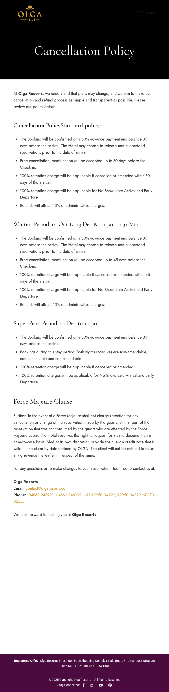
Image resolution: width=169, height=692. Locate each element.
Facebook (84, 685)
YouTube (101, 685)
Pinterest (110, 685)
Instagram (91, 685)
